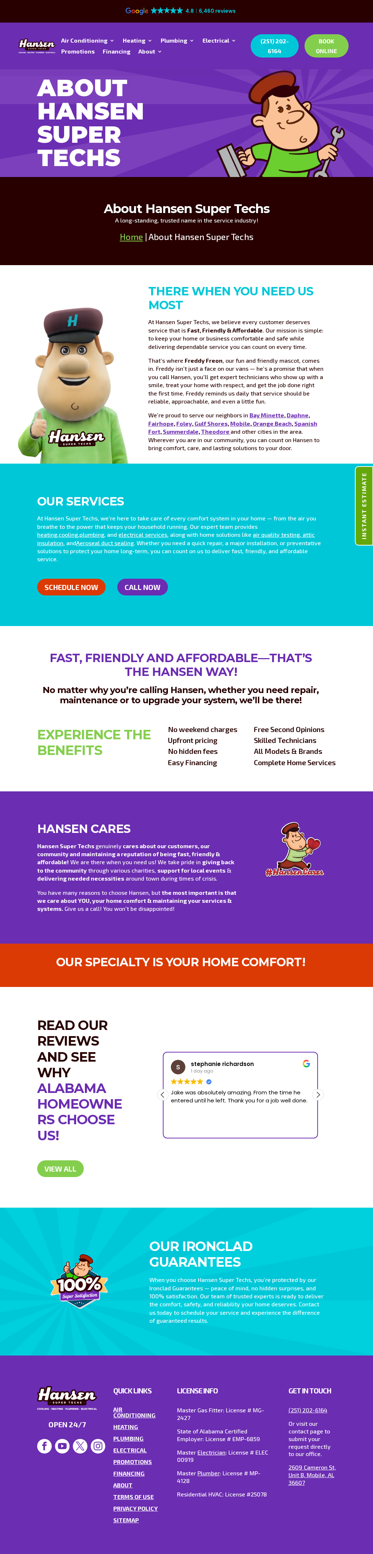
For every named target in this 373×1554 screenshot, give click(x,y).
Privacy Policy (135, 1508)
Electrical (216, 41)
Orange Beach (272, 423)
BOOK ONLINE (326, 46)
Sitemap (126, 1519)
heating (47, 534)
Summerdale (181, 431)
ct (110, 542)
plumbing (91, 534)
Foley (184, 423)
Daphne (298, 415)
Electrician (211, 1452)
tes (285, 534)
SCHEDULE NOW (71, 587)
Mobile (240, 423)
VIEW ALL (60, 1168)
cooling (68, 534)
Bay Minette (267, 415)
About (146, 52)
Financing (116, 52)
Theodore (216, 431)
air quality (266, 534)
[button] (318, 1094)
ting (295, 534)
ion (59, 542)
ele (122, 534)
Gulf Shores (211, 423)
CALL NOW (143, 587)
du (104, 542)
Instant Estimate (363, 505)
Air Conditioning (84, 41)
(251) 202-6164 (274, 46)
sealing (123, 542)
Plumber (208, 1473)
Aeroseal (88, 542)
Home (131, 236)
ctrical (135, 534)
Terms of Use (133, 1496)
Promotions (78, 52)
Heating (134, 41)
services (155, 534)
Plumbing (174, 41)
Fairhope (161, 423)
